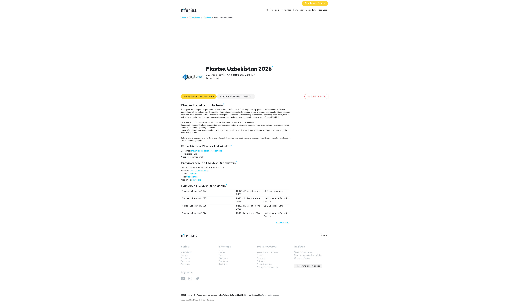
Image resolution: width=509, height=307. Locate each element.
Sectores (185, 261)
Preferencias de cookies (269, 295)
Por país (275, 10)
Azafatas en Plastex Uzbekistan (236, 97)
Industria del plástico (201, 151)
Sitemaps (225, 246)
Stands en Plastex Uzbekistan (199, 97)
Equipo (259, 255)
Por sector (298, 10)
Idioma (324, 235)
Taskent (193, 174)
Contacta (261, 258)
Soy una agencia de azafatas (308, 255)
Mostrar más (282, 223)
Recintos (322, 10)
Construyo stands (303, 252)
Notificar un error (316, 97)
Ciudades (185, 258)
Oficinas (260, 261)
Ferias (185, 246)
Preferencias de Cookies (308, 266)
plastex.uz (196, 180)
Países (184, 255)
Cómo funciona (264, 264)
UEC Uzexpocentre (199, 171)
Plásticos (217, 151)
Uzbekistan (192, 177)
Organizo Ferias (302, 258)
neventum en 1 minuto (267, 252)
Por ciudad (286, 10)
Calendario (311, 10)
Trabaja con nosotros (267, 267)
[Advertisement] (254, 40)
